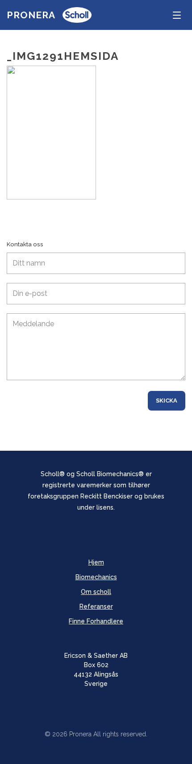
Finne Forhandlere (96, 621)
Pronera (31, 15)
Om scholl (96, 591)
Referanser (96, 606)
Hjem (96, 562)
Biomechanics (96, 577)
